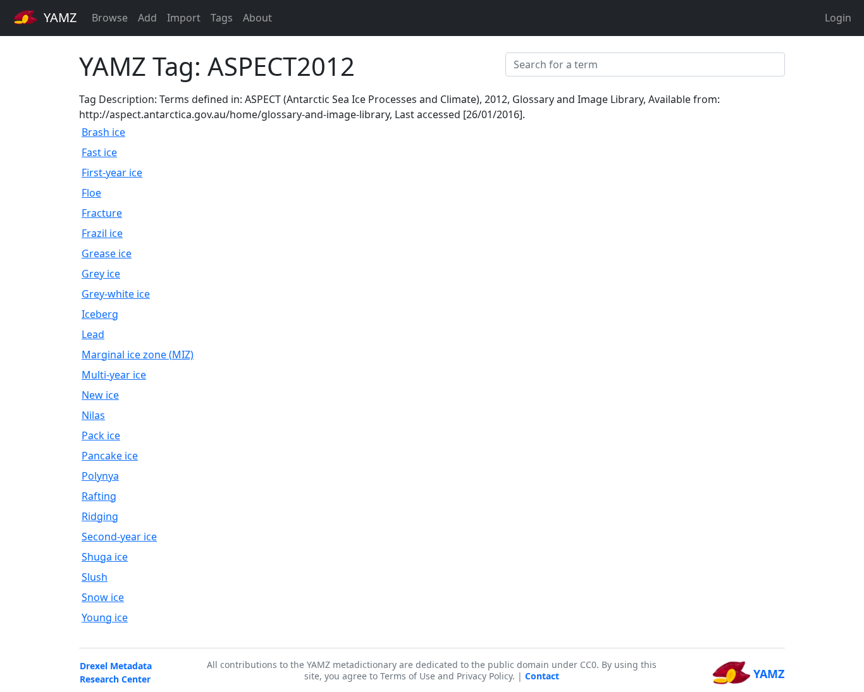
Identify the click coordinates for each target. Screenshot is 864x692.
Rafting (99, 496)
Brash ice (103, 132)
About (257, 18)
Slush (95, 577)
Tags (222, 18)
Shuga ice (105, 557)
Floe (91, 193)
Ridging (100, 516)
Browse (110, 18)
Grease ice (107, 253)
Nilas (93, 415)
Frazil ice (102, 233)
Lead (93, 334)
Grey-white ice (116, 294)
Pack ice (101, 435)
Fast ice (99, 152)
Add (147, 18)
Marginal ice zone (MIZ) (138, 354)
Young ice (105, 617)
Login (838, 18)
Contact (542, 676)
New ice (100, 395)
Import (184, 18)
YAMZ (58, 17)
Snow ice (103, 597)
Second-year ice (119, 536)
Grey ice (101, 274)
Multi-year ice (114, 375)
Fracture (102, 213)
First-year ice (112, 172)
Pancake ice (110, 456)
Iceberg (100, 314)
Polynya (100, 476)
